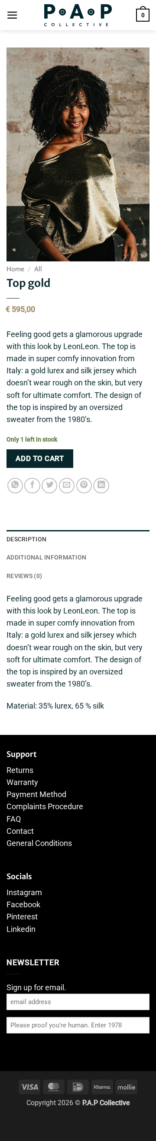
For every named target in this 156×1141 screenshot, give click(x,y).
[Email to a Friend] (67, 485)
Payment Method (36, 794)
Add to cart (40, 458)
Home (15, 269)
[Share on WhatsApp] (15, 485)
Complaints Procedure (44, 806)
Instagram (24, 892)
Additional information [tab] (46, 557)
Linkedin (21, 929)
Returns (19, 770)
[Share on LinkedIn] (101, 485)
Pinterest (22, 916)
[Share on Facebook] (32, 485)
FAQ (13, 819)
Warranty (22, 782)
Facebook (23, 904)
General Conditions (39, 843)
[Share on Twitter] (49, 485)
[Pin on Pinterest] (84, 485)
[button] (12, 15)
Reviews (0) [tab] (24, 575)
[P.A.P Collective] (78, 15)
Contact (20, 831)
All (38, 269)
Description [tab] (26, 539)
